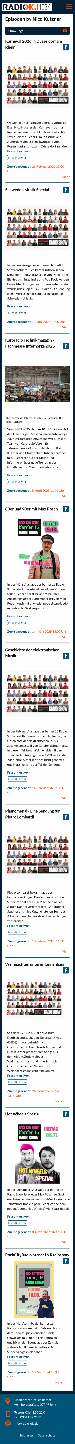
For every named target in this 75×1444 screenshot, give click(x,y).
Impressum (27, 1435)
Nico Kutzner (17, 157)
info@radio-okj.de (26, 1423)
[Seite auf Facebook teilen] (66, 47)
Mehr (66, 177)
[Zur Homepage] (27, 7)
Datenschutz (46, 1435)
